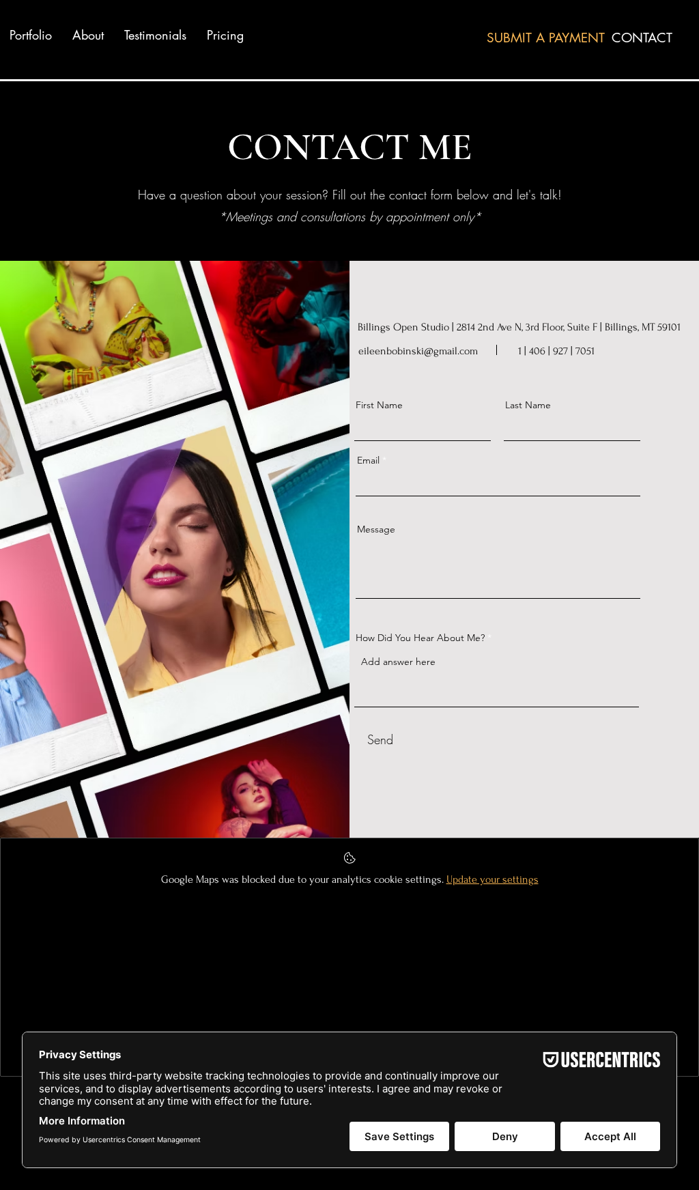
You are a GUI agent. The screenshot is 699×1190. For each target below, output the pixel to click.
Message (376, 529)
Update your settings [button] (492, 879)
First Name (379, 405)
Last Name (528, 405)
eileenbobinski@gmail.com (418, 351)
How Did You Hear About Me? (420, 637)
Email (368, 460)
